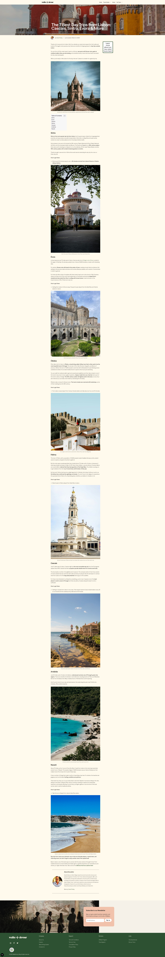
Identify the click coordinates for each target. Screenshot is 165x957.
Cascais (53, 125)
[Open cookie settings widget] (2, 954)
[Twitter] (17, 943)
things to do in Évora (88, 260)
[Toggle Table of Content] (63, 116)
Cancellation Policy (73, 944)
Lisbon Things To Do (66, 32)
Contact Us (42, 947)
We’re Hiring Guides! (44, 944)
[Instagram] (10, 943)
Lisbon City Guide (56, 32)
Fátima (53, 123)
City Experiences (133, 940)
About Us (41, 940)
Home (100, 2)
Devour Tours (132, 942)
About (113, 2)
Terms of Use (72, 942)
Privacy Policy (72, 947)
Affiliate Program (103, 940)
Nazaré (53, 129)
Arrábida (53, 127)
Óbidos (53, 121)
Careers (41, 942)
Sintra (52, 117)
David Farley (60, 38)
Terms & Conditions (74, 940)
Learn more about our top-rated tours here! (108, 47)
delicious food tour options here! (84, 865)
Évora (52, 119)
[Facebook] (14, 943)
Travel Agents (102, 942)
